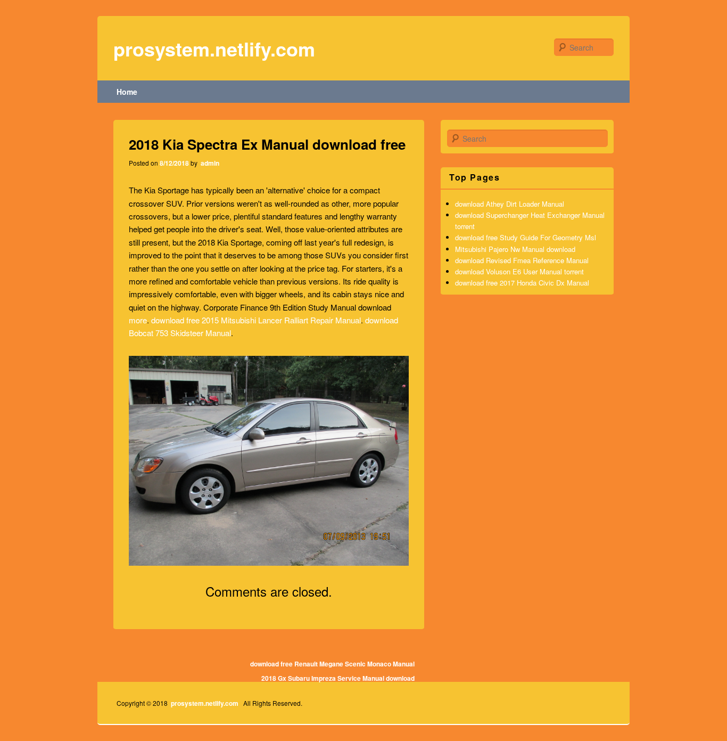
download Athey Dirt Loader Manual (509, 204)
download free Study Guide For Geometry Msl (525, 237)
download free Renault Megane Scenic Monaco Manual (332, 664)
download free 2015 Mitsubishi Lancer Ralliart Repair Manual (256, 319)
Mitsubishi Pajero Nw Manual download (515, 249)
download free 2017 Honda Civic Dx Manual (522, 283)
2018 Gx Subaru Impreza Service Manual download (338, 678)
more (138, 319)
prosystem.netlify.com (214, 48)
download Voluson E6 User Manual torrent (519, 271)
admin (209, 163)
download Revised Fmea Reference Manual (522, 260)
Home (127, 91)
